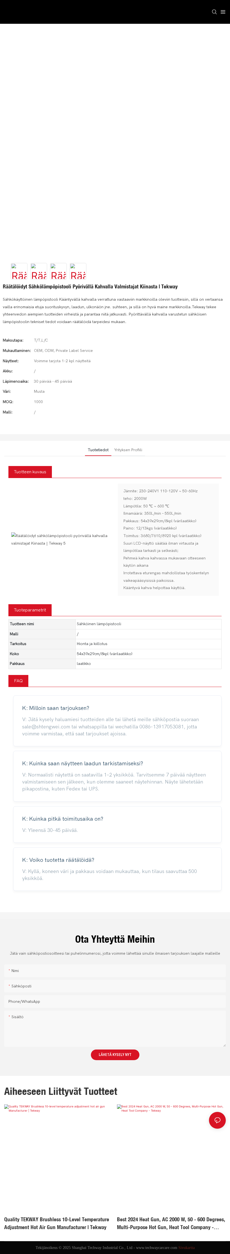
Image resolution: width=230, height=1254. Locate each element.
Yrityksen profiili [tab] (128, 450)
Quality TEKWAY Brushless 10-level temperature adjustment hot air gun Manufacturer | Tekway (56, 1223)
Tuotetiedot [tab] (98, 450)
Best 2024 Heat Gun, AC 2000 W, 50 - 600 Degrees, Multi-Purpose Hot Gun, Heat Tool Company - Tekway (171, 1223)
